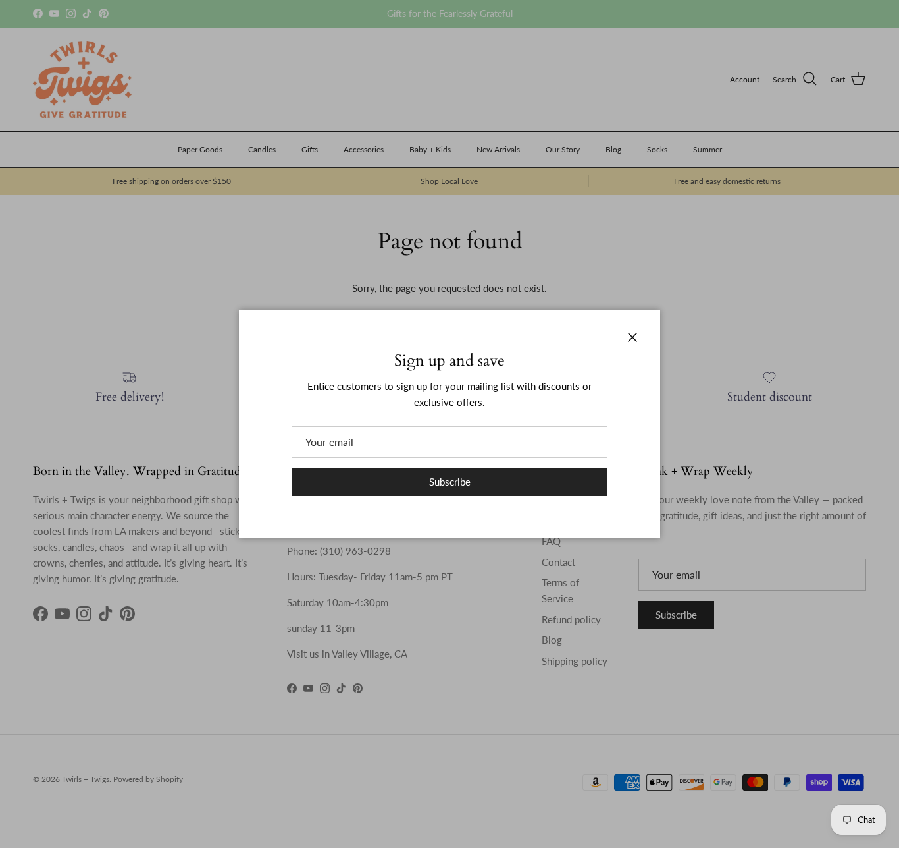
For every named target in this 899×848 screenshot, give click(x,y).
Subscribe (450, 482)
